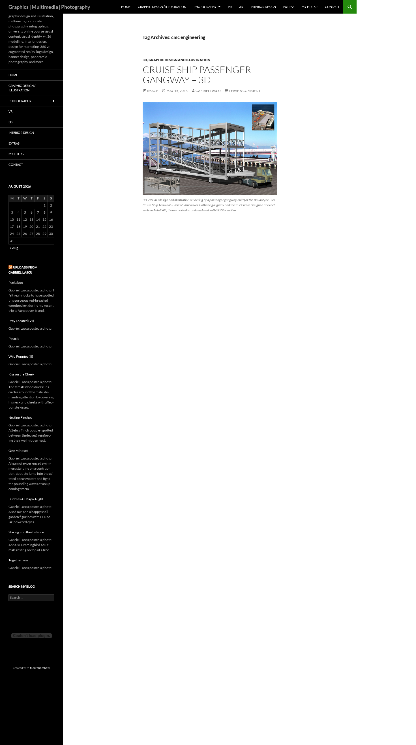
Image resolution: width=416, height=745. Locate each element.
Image (152, 91)
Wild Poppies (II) (20, 356)
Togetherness (18, 560)
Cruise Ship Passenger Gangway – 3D (197, 74)
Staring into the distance (26, 532)
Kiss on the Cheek (21, 374)
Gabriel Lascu (208, 91)
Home (125, 6)
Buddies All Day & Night (25, 499)
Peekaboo (15, 282)
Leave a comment (244, 91)
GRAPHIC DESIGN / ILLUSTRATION (162, 6)
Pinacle (13, 338)
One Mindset (18, 450)
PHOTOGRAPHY (205, 6)
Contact (332, 6)
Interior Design (263, 6)
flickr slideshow (40, 667)
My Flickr (310, 6)
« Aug (14, 248)
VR (230, 6)
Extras (288, 6)
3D (241, 6)
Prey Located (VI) (21, 321)
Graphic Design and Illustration (179, 60)
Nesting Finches (20, 417)
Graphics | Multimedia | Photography (49, 7)
